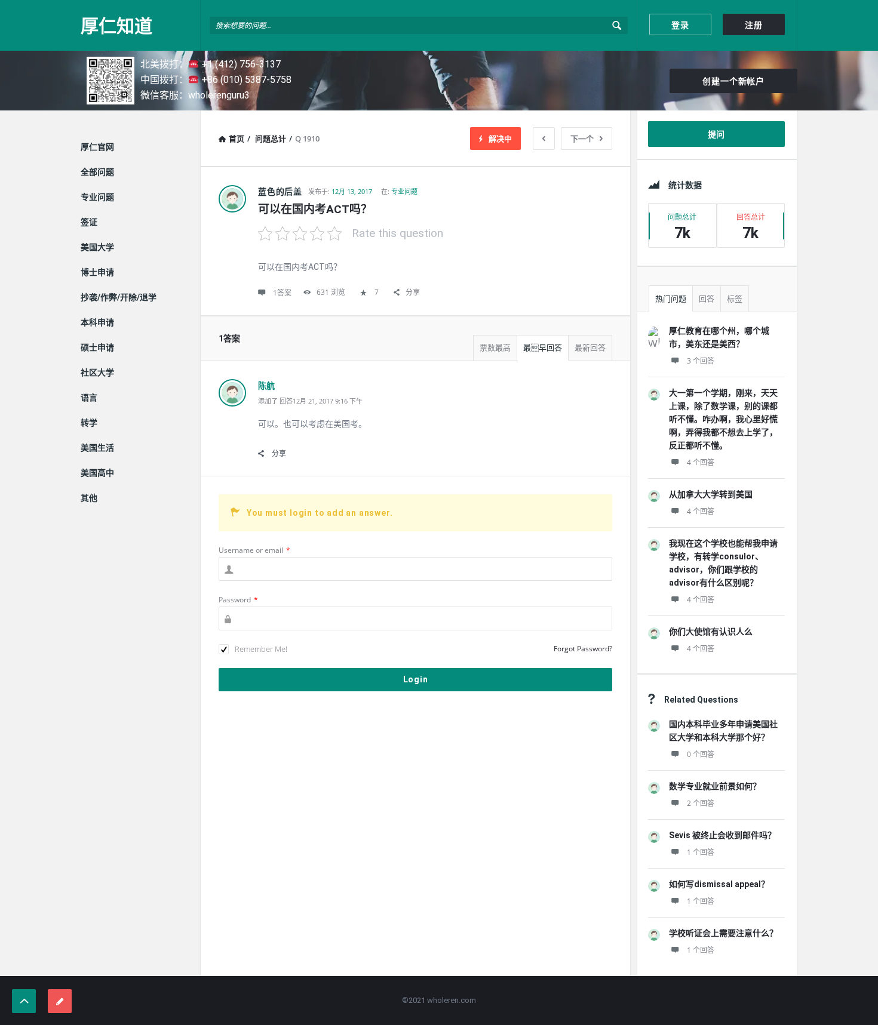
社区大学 (97, 372)
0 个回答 (700, 754)
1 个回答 (700, 852)
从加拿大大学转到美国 (711, 494)
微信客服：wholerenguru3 (195, 95)
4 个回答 (700, 462)
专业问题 (404, 191)
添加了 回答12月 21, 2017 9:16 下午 (310, 400)
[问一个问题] (60, 1001)
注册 (754, 25)
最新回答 (590, 347)
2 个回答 (700, 803)
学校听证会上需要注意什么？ (723, 933)
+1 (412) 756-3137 (240, 64)
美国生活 (97, 448)
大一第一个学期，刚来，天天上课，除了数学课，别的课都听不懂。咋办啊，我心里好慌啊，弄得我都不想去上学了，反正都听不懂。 (723, 419)
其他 (89, 498)
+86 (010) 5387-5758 (245, 79)
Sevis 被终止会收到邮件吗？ (722, 835)
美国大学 (97, 247)
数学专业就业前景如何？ (715, 786)
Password (238, 600)
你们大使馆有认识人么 (711, 631)
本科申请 (97, 322)
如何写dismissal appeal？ (719, 884)
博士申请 (97, 272)
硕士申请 (97, 347)
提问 (717, 134)
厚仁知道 (116, 25)
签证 (89, 222)
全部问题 (97, 172)
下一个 (582, 138)
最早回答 (542, 347)
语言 (89, 397)
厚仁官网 (97, 147)
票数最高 (495, 347)
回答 (706, 298)
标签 (734, 298)
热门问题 (670, 298)
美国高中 (97, 473)
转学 (89, 422)
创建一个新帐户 (733, 81)
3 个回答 (700, 361)
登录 (680, 25)
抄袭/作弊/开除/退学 (118, 297)
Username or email (254, 550)
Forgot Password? (583, 649)
